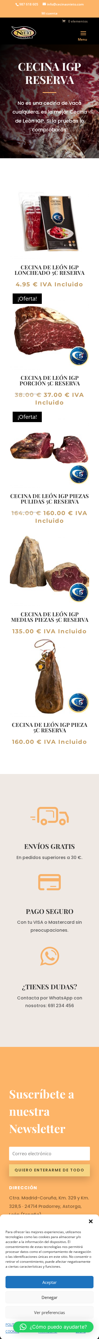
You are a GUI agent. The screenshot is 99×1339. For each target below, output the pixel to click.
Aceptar (49, 1282)
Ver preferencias (49, 1312)
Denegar (49, 1297)
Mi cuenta (49, 14)
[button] (91, 1221)
